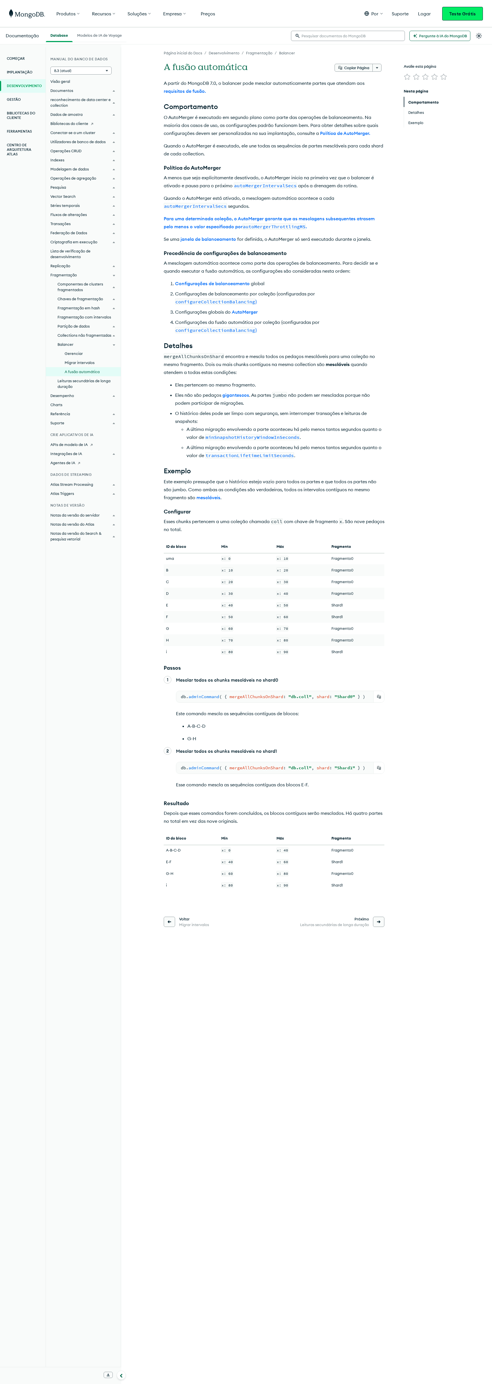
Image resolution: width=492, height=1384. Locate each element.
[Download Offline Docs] (108, 1375)
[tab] (59, 34)
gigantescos (235, 395)
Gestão (14, 99)
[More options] (377, 68)
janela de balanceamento (208, 239)
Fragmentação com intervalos (84, 317)
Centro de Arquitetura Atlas (19, 149)
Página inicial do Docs (183, 53)
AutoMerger (245, 312)
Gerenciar (74, 353)
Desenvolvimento (224, 53)
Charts (56, 404)
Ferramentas (19, 131)
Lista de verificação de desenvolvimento (70, 254)
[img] (407, 76)
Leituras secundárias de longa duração (84, 384)
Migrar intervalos (80, 362)
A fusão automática (82, 371)
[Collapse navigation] (121, 1375)
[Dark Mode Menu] (479, 36)
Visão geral (60, 81)
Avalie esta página (420, 66)
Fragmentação (259, 53)
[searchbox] (348, 36)
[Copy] (379, 697)
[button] (373, 13)
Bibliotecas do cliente (21, 115)
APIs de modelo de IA (69, 444)
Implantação (19, 72)
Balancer (287, 53)
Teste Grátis (462, 14)
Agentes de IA (62, 462)
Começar (16, 58)
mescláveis (208, 497)
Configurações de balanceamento (212, 283)
